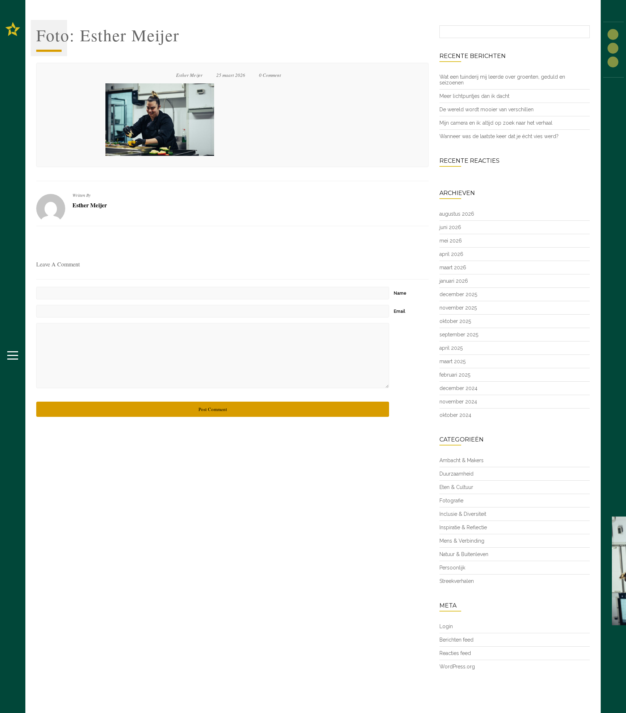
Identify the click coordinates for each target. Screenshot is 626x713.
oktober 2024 (455, 415)
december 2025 (458, 294)
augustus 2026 (456, 214)
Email (399, 311)
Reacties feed (455, 653)
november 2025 (458, 308)
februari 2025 (454, 375)
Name (400, 293)
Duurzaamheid (456, 474)
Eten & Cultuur (456, 487)
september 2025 (458, 334)
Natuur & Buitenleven (463, 554)
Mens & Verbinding (461, 541)
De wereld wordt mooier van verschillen (486, 109)
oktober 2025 (455, 321)
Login (446, 626)
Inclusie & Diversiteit (462, 514)
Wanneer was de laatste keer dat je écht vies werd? (499, 136)
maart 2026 (452, 267)
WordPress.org (457, 667)
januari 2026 (453, 281)
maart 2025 (452, 361)
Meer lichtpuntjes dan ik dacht (474, 96)
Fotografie (451, 500)
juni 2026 (450, 227)
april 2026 (451, 254)
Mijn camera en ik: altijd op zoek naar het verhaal (495, 123)
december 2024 (458, 388)
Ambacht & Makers (461, 460)
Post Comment (213, 409)
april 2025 (451, 348)
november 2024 (458, 402)
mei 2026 (450, 241)
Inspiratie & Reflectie (463, 527)
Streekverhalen (456, 581)
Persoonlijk (452, 568)
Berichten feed (456, 640)
